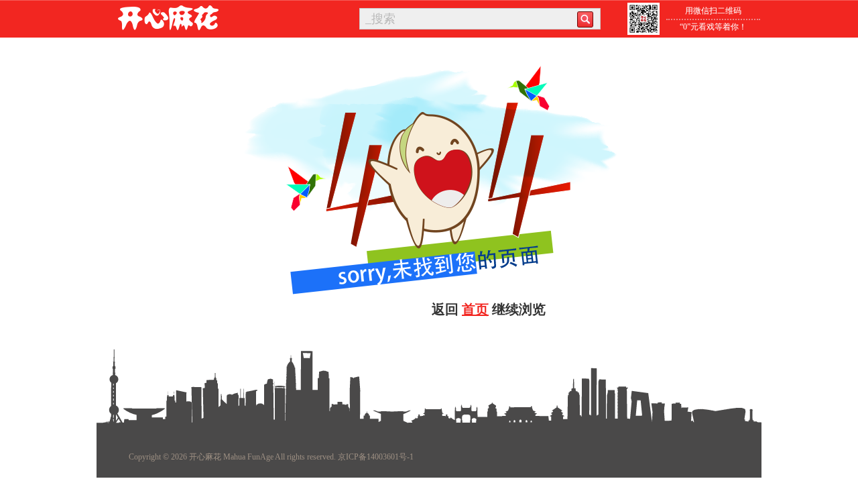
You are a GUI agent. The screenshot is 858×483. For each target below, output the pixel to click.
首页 (475, 309)
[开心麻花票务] (168, 17)
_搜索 (380, 19)
